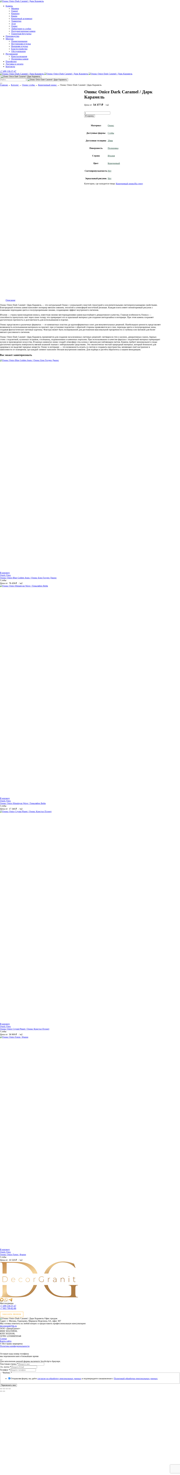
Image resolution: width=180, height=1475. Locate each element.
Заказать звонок (11, 1314)
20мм (110, 140)
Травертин (16, 21)
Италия (111, 156)
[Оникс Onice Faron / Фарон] (81, 1037)
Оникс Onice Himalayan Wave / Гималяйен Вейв (23, 803)
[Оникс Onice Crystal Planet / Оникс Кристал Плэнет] (81, 811)
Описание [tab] (10, 300)
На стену (138, 183)
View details (5, 297)
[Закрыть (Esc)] (9, 1388)
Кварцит (15, 13)
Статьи (3, 1338)
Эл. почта (5, 1367)
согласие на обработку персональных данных (59, 1378)
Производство (12, 36)
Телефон (5, 1370)
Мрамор (15, 8)
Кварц (14, 16)
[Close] (1, 1359)
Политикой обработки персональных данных (136, 1378)
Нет (109, 171)
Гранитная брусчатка (21, 34)
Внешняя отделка (19, 46)
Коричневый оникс (125, 183)
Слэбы (111, 133)
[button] (5, 573)
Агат (13, 23)
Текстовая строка (9, 1364)
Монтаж (10, 39)
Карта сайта (5, 1341)
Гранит (14, 11)
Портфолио (11, 61)
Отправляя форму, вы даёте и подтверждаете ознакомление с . (84, 1378)
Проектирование (19, 41)
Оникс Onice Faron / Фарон (13, 1254)
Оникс (14, 26)
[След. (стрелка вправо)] (4, 1391)
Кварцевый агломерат (21, 18)
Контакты (10, 66)
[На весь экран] (4, 1388)
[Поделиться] (7, 1388)
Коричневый (114, 163)
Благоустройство (19, 49)
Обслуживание (18, 51)
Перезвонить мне (8, 1385)
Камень (9, 6)
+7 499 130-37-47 (8, 71)
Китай (8, 91)
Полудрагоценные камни (23, 31)
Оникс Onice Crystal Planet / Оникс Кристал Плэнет (24, 1029)
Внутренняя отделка (21, 44)
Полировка (113, 148)
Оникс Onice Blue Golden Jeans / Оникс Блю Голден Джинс (28, 578)
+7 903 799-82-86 (8, 1308)
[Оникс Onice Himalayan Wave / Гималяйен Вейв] (81, 586)
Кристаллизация (19, 56)
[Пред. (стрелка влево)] (1, 1391)
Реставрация (12, 54)
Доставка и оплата (14, 64)
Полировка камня (19, 59)
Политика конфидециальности (15, 1346)
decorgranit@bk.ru (8, 1326)
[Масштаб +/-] (1, 1388)
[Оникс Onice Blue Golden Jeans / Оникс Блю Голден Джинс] (81, 360)
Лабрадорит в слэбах (21, 28)
